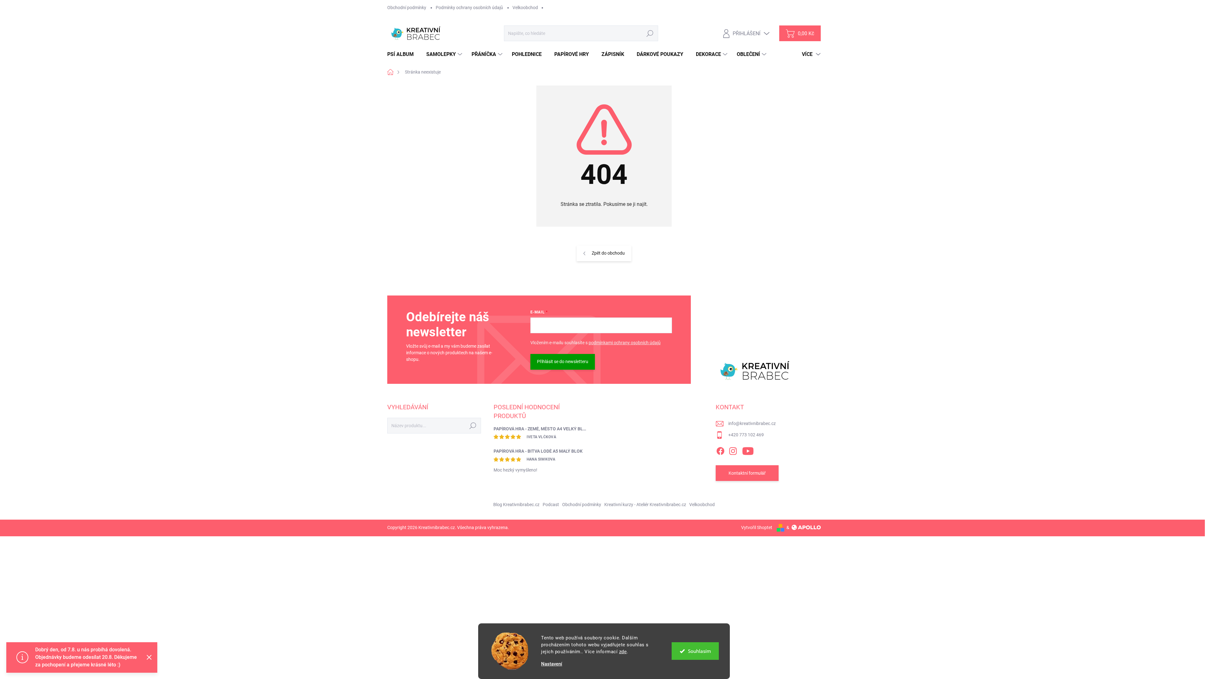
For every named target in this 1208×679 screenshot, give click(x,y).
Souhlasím (699, 651)
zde (623, 651)
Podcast (551, 504)
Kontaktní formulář (747, 473)
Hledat (650, 33)
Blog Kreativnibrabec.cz (516, 504)
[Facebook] (720, 450)
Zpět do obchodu (608, 253)
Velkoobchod (525, 7)
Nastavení (551, 664)
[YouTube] (748, 450)
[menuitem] (402, 54)
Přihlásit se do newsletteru (562, 361)
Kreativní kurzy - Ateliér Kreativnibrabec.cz (645, 504)
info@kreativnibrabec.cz (752, 423)
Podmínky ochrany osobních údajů (469, 7)
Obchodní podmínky (406, 7)
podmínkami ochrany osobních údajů (625, 342)
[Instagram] (733, 450)
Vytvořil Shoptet (756, 527)
